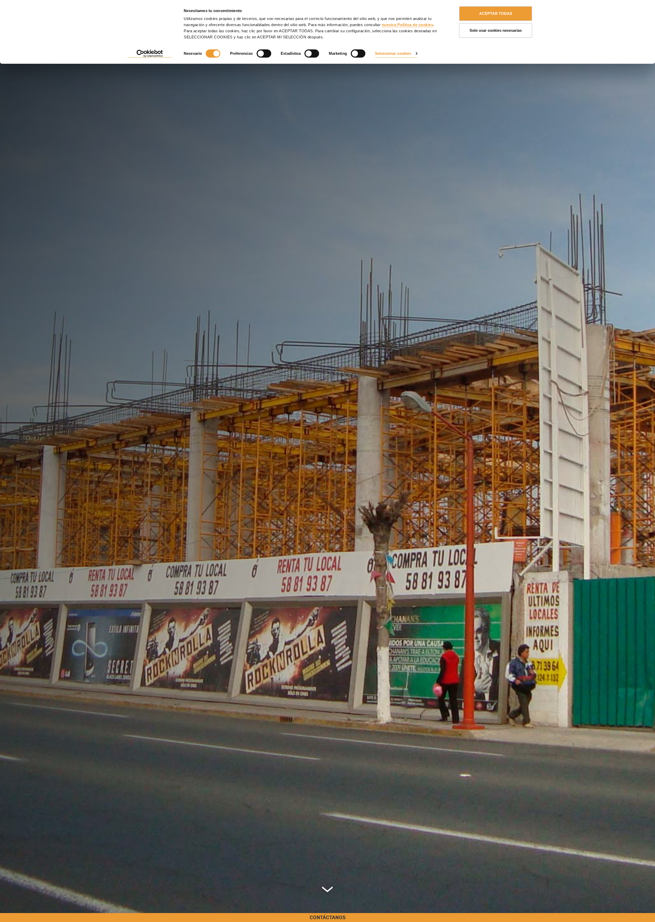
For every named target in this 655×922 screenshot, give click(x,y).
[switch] (264, 53)
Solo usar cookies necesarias (496, 30)
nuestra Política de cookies (407, 25)
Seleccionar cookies (393, 53)
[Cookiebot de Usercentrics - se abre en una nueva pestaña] (149, 54)
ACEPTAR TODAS (495, 13)
